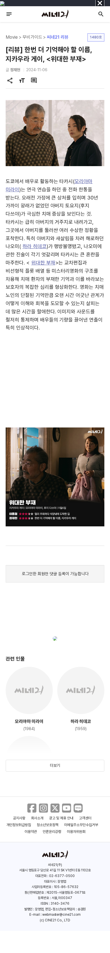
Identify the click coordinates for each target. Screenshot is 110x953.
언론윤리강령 (52, 832)
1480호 (96, 37)
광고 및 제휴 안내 (61, 818)
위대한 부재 (43, 263)
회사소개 (37, 818)
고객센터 (85, 818)
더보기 (55, 765)
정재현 (15, 70)
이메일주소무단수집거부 (81, 825)
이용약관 (31, 832)
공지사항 (19, 818)
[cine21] (55, 14)
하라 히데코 (35, 246)
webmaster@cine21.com (61, 915)
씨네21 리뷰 (58, 37)
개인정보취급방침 (18, 825)
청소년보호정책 (47, 825)
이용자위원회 (76, 832)
